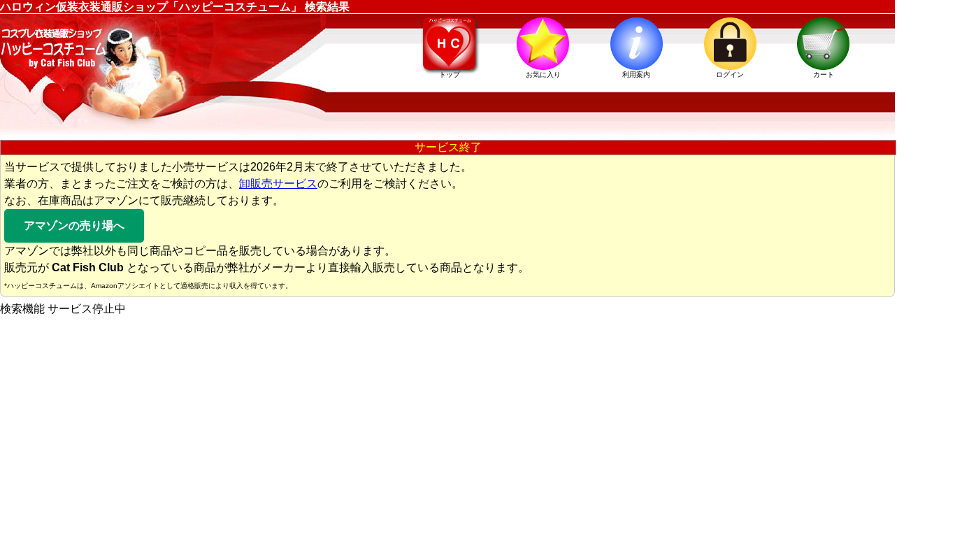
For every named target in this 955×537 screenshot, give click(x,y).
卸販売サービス (278, 183)
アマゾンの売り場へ (74, 225)
